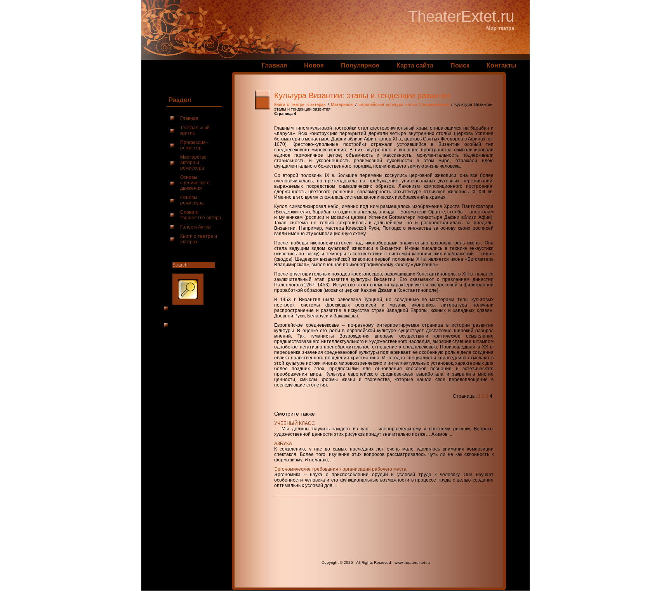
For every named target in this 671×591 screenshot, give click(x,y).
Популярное (360, 65)
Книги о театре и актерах (198, 239)
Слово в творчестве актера (200, 215)
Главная (274, 65)
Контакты (501, 65)
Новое (314, 65)
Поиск (459, 65)
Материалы (342, 104)
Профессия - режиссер (194, 145)
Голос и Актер (195, 227)
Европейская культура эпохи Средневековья (404, 104)
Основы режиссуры (192, 200)
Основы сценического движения (195, 183)
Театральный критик (195, 130)
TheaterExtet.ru (461, 16)
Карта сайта (414, 65)
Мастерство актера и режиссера (193, 162)
